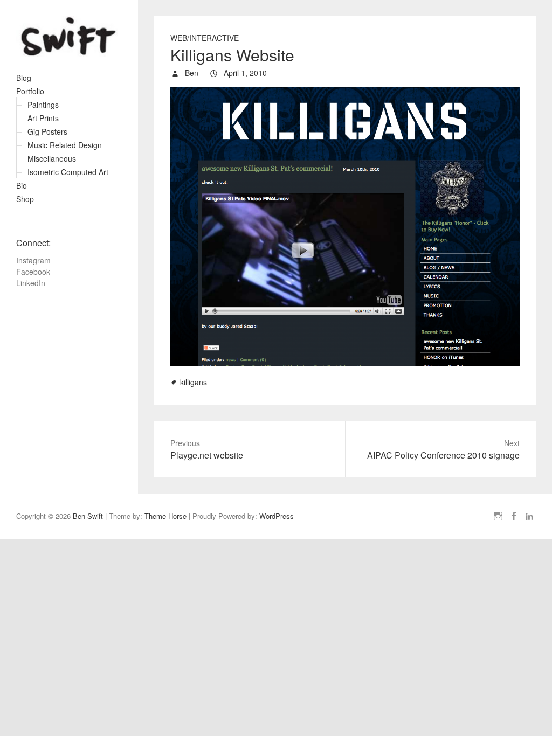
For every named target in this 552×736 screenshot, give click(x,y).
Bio (21, 185)
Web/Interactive (204, 37)
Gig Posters (47, 131)
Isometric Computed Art (67, 171)
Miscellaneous (51, 158)
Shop (25, 198)
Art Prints (43, 118)
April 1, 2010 (244, 72)
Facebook (33, 271)
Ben (190, 72)
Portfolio (30, 91)
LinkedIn (30, 282)
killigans (193, 382)
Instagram (33, 260)
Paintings (43, 104)
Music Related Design (64, 145)
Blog (23, 77)
